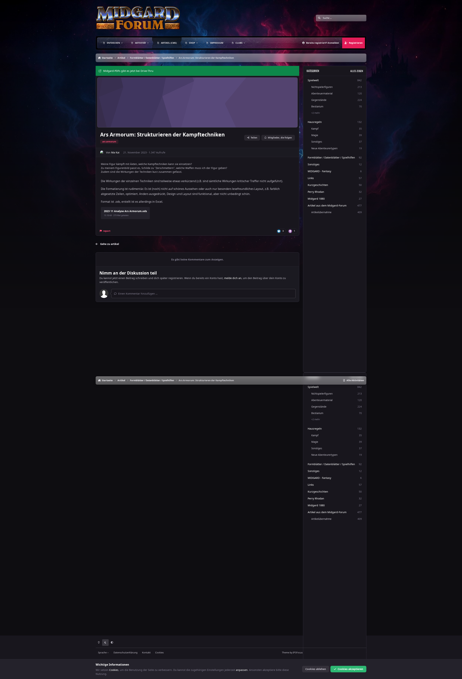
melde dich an (232, 278)
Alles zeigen (356, 71)
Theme (285, 652)
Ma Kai (115, 152)
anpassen (242, 670)
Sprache (102, 652)
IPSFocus (298, 652)
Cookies (159, 652)
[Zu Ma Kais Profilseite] (102, 152)
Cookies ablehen (315, 669)
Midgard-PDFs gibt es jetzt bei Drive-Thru (128, 71)
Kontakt (146, 652)
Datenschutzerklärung (126, 652)
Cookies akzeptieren (350, 669)
